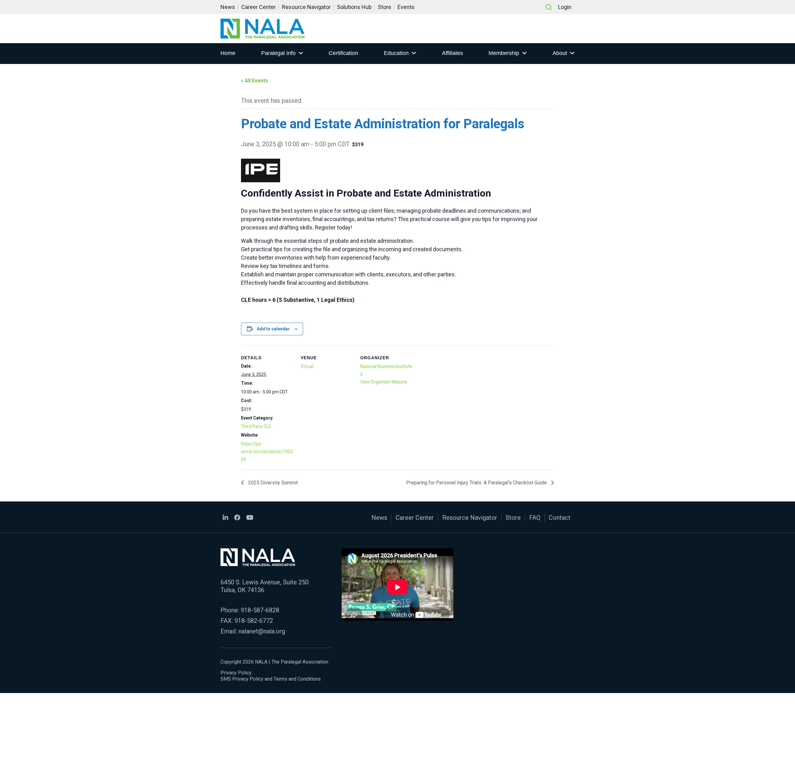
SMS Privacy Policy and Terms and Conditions (270, 679)
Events (406, 7)
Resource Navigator (306, 7)
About (559, 53)
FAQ (534, 517)
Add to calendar (273, 328)
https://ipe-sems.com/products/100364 (267, 451)
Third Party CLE (256, 426)
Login (564, 7)
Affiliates (452, 53)
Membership (503, 53)
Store (384, 7)
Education (396, 53)
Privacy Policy (236, 673)
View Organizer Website (383, 381)
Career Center (258, 7)
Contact (559, 517)
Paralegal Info (278, 53)
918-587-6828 (260, 610)
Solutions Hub (354, 7)
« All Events (254, 81)
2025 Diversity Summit (272, 483)
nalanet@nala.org (261, 631)
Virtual (307, 366)
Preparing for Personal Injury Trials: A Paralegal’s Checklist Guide (477, 483)
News (227, 7)
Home (227, 53)
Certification (343, 53)
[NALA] (262, 29)
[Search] (549, 7)
